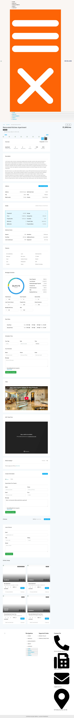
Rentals (14, 3)
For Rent (5, 129)
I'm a (28, 492)
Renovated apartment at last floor (36, 614)
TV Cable (37, 256)
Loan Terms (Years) (9, 302)
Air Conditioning (9, 253)
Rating (28, 537)
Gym (7, 261)
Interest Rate (37, 296)
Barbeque (8, 256)
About (13, 6)
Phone (21, 352)
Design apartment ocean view (10, 614)
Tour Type (7, 341)
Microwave (23, 256)
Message (7, 357)
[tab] (42, 138)
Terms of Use (9, 369)
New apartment (7, 583)
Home (13, 1)
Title (6, 537)
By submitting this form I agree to (13, 369)
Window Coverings (39, 264)
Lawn (22, 253)
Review (6, 543)
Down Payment (23, 296)
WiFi (36, 261)
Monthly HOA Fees (9, 307)
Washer (36, 259)
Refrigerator (23, 261)
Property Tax (22, 302)
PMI (21, 307)
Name (6, 352)
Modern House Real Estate (9, 622)
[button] (35, 60)
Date (21, 341)
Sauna (22, 264)
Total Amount (8, 296)
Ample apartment (32, 583)
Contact (14, 7)
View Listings (45, 473)
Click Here (18, 465)
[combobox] (11, 344)
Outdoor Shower (24, 259)
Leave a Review (47, 519)
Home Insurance (38, 302)
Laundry (7, 264)
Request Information (10, 512)
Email (36, 352)
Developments (16, 4)
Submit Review (9, 553)
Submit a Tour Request (10, 372)
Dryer (7, 259)
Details (22, 588)
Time (36, 341)
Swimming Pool (38, 253)
